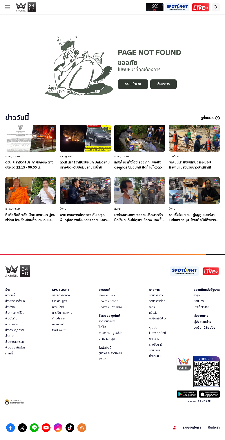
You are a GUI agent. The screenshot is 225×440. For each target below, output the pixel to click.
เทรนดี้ (102, 359)
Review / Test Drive (111, 307)
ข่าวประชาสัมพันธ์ (15, 347)
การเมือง (174, 156)
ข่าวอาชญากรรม (15, 330)
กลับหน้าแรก (133, 84)
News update (107, 295)
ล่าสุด (197, 295)
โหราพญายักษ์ (157, 333)
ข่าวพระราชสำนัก (15, 301)
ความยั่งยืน (58, 307)
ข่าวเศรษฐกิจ (59, 301)
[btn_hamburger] (7, 7)
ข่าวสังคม (10, 307)
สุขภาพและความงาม (110, 353)
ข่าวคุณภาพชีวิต (14, 313)
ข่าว (8, 289)
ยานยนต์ (104, 289)
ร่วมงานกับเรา (192, 427)
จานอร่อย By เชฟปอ (110, 333)
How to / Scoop (108, 301)
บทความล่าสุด (107, 339)
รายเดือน (154, 350)
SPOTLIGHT (60, 289)
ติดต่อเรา (214, 427)
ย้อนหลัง (199, 301)
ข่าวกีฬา (10, 336)
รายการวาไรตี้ (157, 301)
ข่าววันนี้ (10, 295)
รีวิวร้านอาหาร (107, 321)
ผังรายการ (201, 315)
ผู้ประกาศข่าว (202, 321)
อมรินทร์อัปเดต (158, 318)
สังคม (63, 209)
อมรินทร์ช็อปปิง (204, 327)
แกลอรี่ (9, 353)
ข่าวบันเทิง (11, 318)
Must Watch (59, 330)
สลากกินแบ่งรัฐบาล (207, 289)
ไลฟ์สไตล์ (105, 347)
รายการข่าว (156, 295)
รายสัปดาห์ (155, 345)
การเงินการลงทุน (62, 313)
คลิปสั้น (153, 313)
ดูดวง (153, 327)
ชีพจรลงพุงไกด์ (109, 315)
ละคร (152, 307)
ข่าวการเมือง (12, 324)
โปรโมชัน (103, 327)
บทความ (154, 339)
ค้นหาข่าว (163, 84)
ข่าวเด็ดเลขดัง (201, 307)
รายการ (154, 289)
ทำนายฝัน (155, 356)
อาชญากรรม (12, 156)
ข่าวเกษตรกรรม (14, 342)
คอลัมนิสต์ (58, 324)
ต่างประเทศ (58, 318)
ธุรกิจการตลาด (61, 295)
